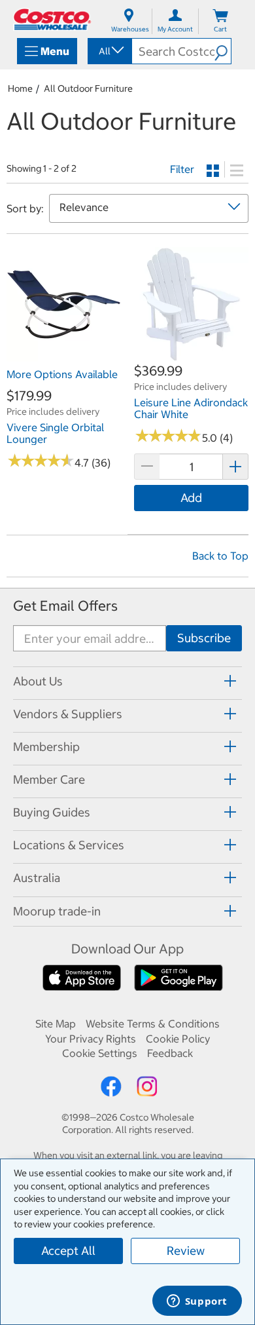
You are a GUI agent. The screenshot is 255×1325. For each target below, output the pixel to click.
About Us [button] (38, 681)
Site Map (55, 1023)
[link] (64, 354)
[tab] (127, 681)
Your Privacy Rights (90, 1038)
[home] (52, 19)
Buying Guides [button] (51, 812)
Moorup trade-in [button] (57, 911)
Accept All (68, 1250)
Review (186, 1250)
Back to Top (220, 555)
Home (20, 88)
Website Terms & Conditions (153, 1023)
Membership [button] (46, 746)
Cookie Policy (178, 1038)
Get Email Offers (65, 606)
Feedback (170, 1053)
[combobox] (108, 51)
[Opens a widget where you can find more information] (197, 1302)
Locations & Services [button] (68, 845)
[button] (222, 51)
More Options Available (62, 374)
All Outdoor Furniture (88, 88)
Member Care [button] (49, 779)
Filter (182, 169)
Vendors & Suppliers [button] (67, 713)
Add (191, 497)
